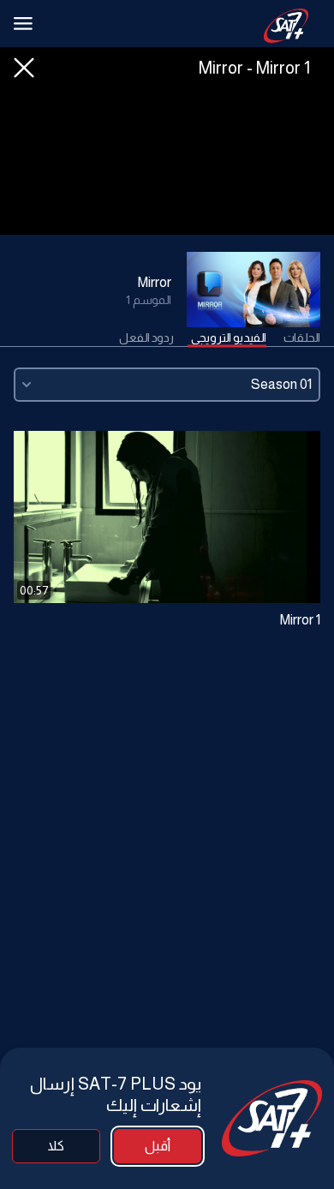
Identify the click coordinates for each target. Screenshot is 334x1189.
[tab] (301, 338)
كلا (56, 1145)
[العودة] (24, 67)
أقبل (157, 1145)
